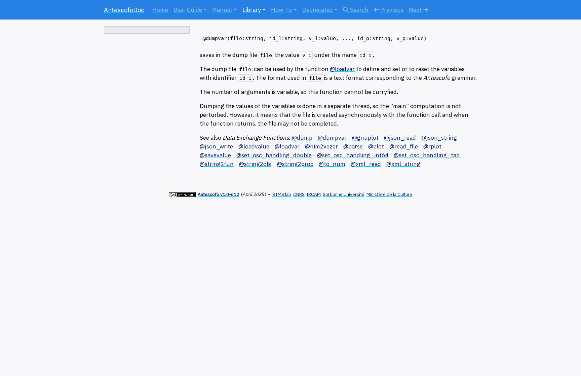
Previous (391, 9)
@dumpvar (332, 137)
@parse (353, 146)
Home (160, 9)
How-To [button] (281, 9)
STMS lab (281, 194)
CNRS (299, 194)
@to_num (332, 164)
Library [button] (251, 9)
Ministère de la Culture (389, 194)
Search (359, 9)
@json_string (439, 137)
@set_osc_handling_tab (427, 155)
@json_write (216, 146)
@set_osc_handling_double (274, 155)
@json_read (400, 137)
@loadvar (342, 69)
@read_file (403, 146)
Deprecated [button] (317, 9)
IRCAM (314, 194)
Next (416, 9)
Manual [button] (222, 9)
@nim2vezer (321, 146)
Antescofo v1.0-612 (218, 194)
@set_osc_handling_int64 (352, 155)
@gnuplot (365, 137)
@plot (376, 146)
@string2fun (217, 164)
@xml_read (366, 164)
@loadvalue (253, 146)
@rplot (432, 146)
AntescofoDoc (124, 10)
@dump (302, 137)
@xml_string (403, 164)
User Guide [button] (187, 9)
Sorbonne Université (343, 194)
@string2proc (295, 164)
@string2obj (255, 164)
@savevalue (215, 155)
